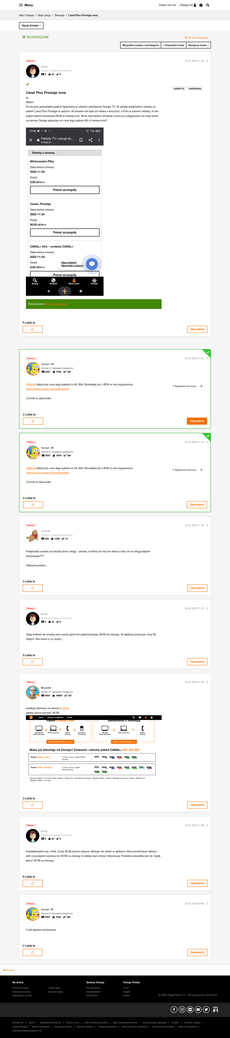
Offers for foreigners (188, 1027)
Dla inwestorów (93, 992)
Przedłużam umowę (21, 992)
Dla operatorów (93, 988)
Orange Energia (19, 1027)
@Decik (31, 384)
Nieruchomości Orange (163, 1027)
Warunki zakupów (85, 1027)
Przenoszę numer (20, 988)
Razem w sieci (72, 1022)
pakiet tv (179, 88)
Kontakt (126, 992)
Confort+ (175, 1022)
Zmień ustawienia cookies (96, 1022)
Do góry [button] (10, 970)
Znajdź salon (54, 988)
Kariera (126, 995)
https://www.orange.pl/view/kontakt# (47, 389)
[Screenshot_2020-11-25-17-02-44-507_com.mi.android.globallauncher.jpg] (65, 212)
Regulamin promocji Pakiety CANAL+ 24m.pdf (199, 386)
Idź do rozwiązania (198, 37)
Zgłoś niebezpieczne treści (125, 1022)
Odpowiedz (197, 329)
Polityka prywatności (107, 1027)
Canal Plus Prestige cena (46, 93)
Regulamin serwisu (63, 1027)
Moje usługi (44, 15)
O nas (125, 988)
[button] (207, 61)
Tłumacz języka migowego (154, 1022)
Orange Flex (18, 1022)
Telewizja (59, 15)
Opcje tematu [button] (30, 25)
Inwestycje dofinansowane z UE (27, 1031)
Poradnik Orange (192, 1022)
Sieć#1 (32, 1022)
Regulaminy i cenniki (22, 995)
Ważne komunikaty (40, 1027)
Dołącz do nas (167, 5)
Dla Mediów (91, 995)
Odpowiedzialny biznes (50, 1022)
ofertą (66, 708)
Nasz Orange (26, 15)
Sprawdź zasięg (55, 992)
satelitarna (195, 88)
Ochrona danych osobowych (135, 1027)
